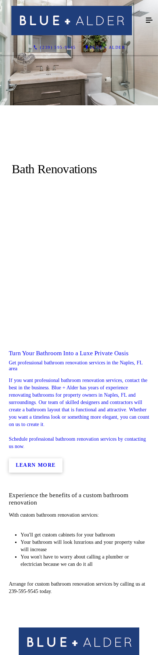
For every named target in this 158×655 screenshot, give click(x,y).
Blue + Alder (107, 47)
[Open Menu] (149, 20)
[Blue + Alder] (71, 20)
